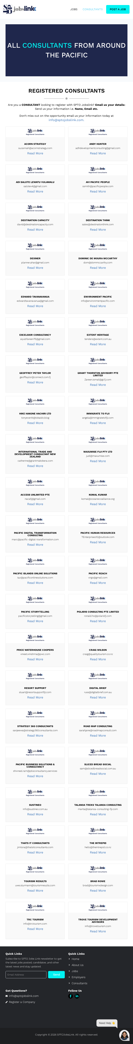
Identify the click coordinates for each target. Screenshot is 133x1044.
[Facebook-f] (70, 996)
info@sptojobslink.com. (66, 120)
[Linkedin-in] (77, 996)
